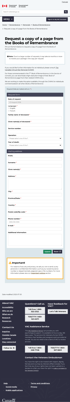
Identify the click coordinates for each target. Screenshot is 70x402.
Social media (11, 387)
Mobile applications (14, 390)
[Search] (66, 11)
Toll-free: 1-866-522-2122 (35, 310)
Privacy (34, 387)
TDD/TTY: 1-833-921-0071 (35, 318)
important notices (38, 273)
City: (10, 191)
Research (6, 318)
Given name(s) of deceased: (19, 122)
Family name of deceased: (18, 115)
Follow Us (10, 348)
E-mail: (10, 226)
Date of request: (14, 99)
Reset (56, 252)
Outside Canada (9, 335)
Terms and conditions (40, 383)
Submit (47, 252)
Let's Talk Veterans (58, 311)
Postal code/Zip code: (16, 212)
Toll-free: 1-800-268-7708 (35, 349)
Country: (11, 205)
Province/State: (14, 198)
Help (6, 383)
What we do (7, 314)
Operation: (12, 135)
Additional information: (17, 232)
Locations (6, 339)
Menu (7, 19)
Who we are (7, 311)
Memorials (26, 25)
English (12, 108)
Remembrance (14, 25)
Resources (6, 321)
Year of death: (13, 142)
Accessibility (7, 307)
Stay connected (9, 342)
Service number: (14, 128)
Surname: (12, 162)
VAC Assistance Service (35, 331)
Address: (11, 176)
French (12, 111)
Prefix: (10, 156)
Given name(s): (14, 169)
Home (4, 25)
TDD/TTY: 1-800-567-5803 (58, 349)
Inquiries (6, 332)
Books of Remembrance (41, 25)
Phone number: (14, 219)
